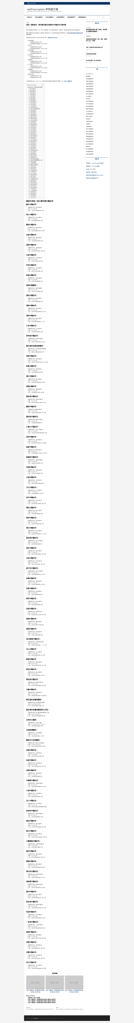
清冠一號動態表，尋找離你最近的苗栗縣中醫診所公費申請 (41, 1002)
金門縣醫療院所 (89, 149)
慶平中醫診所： (33, 88)
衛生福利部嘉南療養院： (36, 108)
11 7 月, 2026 (89, 42)
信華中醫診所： (34, 193)
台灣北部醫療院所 (39, 17)
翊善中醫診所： (34, 147)
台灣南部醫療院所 (60, 17)
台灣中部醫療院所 (49, 17)
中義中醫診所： (34, 157)
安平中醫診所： (34, 130)
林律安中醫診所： (34, 174)
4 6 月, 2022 (29, 27)
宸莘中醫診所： (34, 133)
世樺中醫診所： (34, 125)
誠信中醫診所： (34, 176)
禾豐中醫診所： (34, 194)
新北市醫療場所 (89, 101)
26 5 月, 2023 (89, 49)
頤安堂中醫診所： (34, 115)
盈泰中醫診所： (34, 123)
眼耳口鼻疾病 (89, 116)
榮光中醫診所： (34, 134)
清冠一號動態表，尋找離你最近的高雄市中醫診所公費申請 (41, 999)
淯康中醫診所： (33, 94)
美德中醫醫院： (33, 100)
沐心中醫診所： (34, 151)
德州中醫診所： (34, 185)
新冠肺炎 (28, 22)
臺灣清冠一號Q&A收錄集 (34, 997)
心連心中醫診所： (34, 120)
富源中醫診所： (34, 191)
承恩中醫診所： (34, 143)
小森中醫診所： (34, 171)
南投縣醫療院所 (89, 78)
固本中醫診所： (34, 137)
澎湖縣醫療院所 (89, 113)
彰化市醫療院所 (89, 93)
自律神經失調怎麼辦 (91, 54)
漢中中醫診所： (34, 113)
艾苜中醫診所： (34, 138)
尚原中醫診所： (34, 167)
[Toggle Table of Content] (41, 85)
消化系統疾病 (88, 27)
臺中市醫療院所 (89, 129)
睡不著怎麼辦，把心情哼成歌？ (94, 60)
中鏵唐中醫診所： (34, 170)
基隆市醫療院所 (89, 86)
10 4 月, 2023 (89, 62)
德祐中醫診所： (34, 101)
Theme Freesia (46, 1018)
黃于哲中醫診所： (34, 140)
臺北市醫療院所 (89, 131)
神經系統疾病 (89, 121)
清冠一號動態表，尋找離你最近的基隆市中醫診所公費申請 (41, 1001)
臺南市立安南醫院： (35, 164)
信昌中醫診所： (34, 145)
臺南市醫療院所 (89, 134)
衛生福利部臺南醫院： (35, 158)
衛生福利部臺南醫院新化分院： (37, 160)
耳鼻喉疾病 (88, 126)
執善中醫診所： (33, 98)
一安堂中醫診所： (34, 190)
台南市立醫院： (34, 161)
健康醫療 (88, 76)
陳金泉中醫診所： (34, 156)
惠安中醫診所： (34, 180)
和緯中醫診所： (34, 141)
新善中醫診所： (34, 111)
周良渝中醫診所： (34, 187)
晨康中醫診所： (34, 153)
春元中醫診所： (34, 177)
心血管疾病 (88, 96)
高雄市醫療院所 (89, 154)
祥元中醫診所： (34, 196)
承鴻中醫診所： (34, 188)
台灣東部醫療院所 (71, 17)
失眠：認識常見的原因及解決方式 (94, 47)
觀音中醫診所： (33, 91)
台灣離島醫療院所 (82, 17)
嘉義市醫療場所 (89, 81)
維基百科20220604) (52, 37)
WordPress (51, 1018)
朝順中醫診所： (34, 148)
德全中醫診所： (34, 131)
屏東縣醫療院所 (89, 91)
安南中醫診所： (34, 110)
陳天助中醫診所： (34, 183)
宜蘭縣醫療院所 (89, 88)
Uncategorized (89, 73)
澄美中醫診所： (34, 103)
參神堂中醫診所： (34, 107)
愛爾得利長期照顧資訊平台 (92, 178)
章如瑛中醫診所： (34, 135)
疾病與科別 (29, 17)
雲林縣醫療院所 (89, 151)
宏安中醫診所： (33, 97)
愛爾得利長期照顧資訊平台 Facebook (94, 175)
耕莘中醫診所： (34, 144)
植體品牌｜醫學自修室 (91, 172)
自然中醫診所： (34, 121)
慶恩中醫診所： (34, 117)
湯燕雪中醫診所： (34, 184)
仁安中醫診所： (34, 105)
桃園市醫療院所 (89, 108)
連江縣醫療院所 (89, 144)
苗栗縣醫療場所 (89, 141)
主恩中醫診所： (33, 95)
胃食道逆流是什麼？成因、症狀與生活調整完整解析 (96, 30)
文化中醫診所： (34, 128)
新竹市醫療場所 (89, 103)
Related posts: (33, 197)
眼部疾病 (88, 118)
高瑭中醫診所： (34, 114)
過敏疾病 (88, 146)
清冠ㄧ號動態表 (68, 81)
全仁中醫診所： (34, 173)
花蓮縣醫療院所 (89, 139)
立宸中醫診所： (34, 127)
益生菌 (87, 169)
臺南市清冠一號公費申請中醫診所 (35, 87)
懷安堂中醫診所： (34, 118)
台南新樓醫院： (34, 163)
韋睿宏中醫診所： (34, 124)
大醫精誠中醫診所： (35, 178)
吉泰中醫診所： (33, 93)
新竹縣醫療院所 (89, 106)
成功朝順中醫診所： (35, 150)
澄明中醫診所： (34, 104)
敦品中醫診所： (34, 154)
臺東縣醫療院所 (89, 136)
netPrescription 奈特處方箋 (42, 9)
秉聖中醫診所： (34, 181)
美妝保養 (88, 124)
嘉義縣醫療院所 (89, 83)
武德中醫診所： (34, 165)
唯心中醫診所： (33, 90)
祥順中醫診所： (34, 168)
